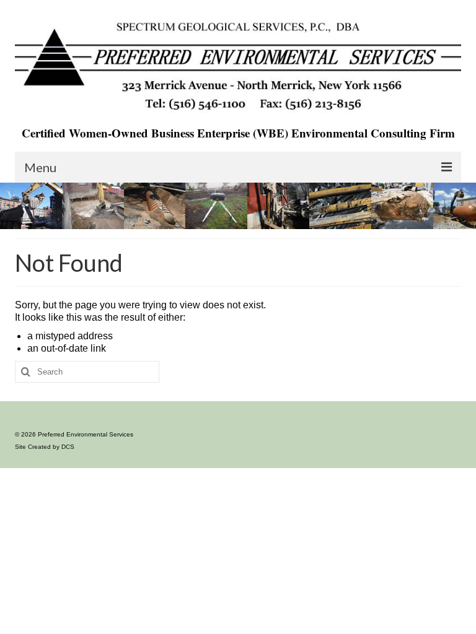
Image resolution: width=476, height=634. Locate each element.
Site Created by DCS (44, 446)
